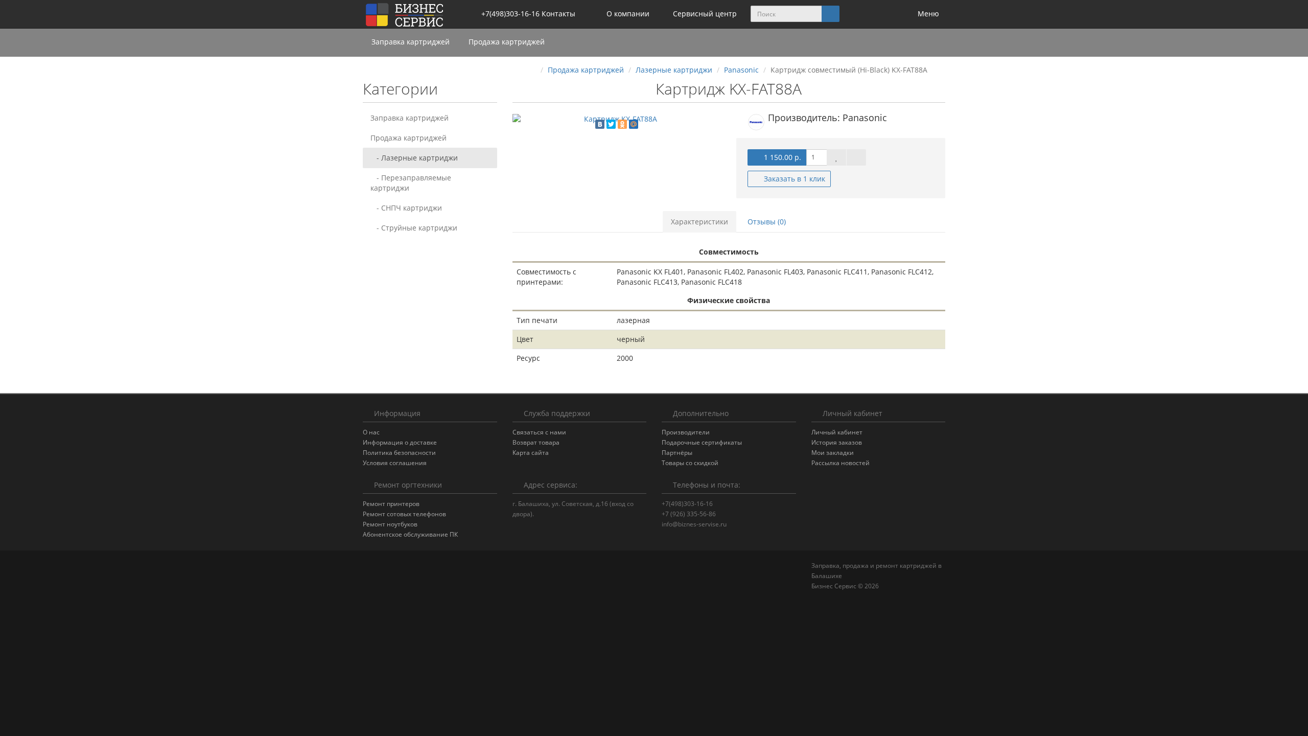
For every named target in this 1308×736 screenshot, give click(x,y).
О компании (626, 13)
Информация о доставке (400, 442)
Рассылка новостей (840, 462)
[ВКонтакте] (599, 124)
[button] (885, 14)
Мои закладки (832, 452)
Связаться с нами (539, 432)
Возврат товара (535, 442)
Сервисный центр (704, 13)
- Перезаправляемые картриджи (410, 183)
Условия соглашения (395, 462)
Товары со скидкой (690, 462)
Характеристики (699, 221)
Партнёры (677, 452)
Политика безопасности (399, 452)
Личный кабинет (836, 432)
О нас (371, 432)
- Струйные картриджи (413, 228)
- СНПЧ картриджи (406, 208)
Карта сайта (530, 452)
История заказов (836, 442)
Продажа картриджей (508, 42)
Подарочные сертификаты (702, 442)
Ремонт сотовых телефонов (404, 514)
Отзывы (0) (767, 221)
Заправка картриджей (411, 42)
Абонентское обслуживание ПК (410, 534)
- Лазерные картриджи (414, 158)
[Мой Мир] (633, 124)
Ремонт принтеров (391, 503)
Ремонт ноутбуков (390, 524)
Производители (686, 432)
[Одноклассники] (622, 124)
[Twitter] (611, 124)
